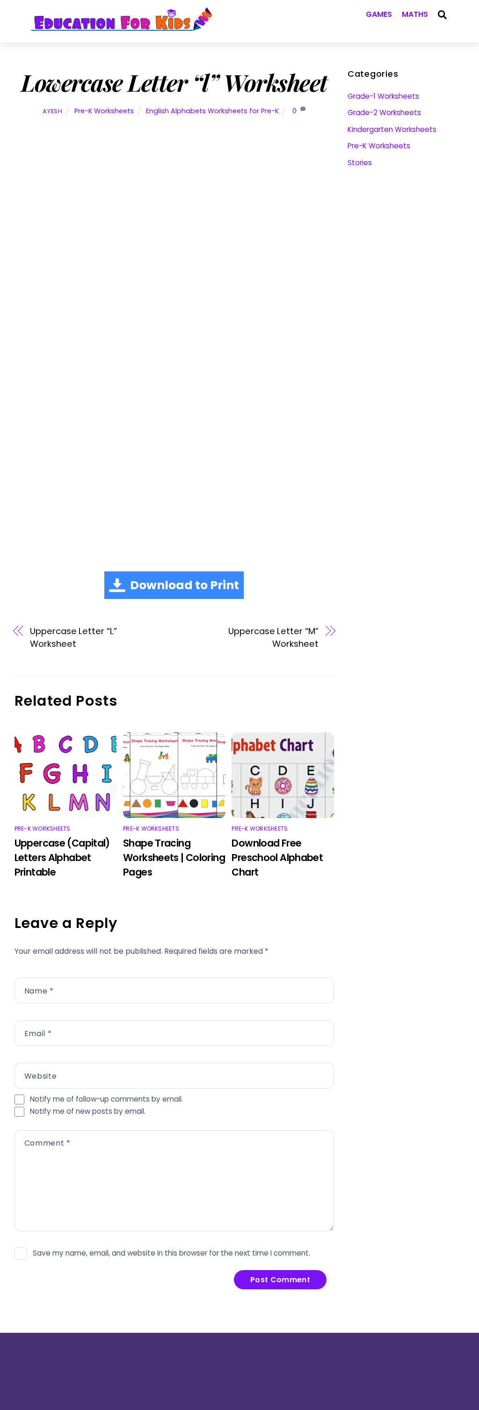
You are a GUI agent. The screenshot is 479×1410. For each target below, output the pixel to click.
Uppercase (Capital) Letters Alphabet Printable (62, 857)
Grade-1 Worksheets (383, 96)
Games (379, 14)
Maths (415, 14)
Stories (360, 163)
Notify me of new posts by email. (87, 1111)
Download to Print (184, 585)
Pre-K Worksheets (104, 111)
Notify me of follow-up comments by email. (106, 1099)
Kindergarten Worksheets (392, 129)
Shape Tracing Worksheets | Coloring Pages (174, 857)
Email (37, 1033)
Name (39, 991)
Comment (47, 1143)
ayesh (52, 111)
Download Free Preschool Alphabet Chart (277, 857)
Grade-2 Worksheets (384, 112)
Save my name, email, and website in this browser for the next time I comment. (171, 1253)
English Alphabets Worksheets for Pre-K (212, 111)
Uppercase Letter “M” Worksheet (273, 637)
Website (40, 1076)
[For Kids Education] (121, 26)
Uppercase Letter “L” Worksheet (73, 637)
